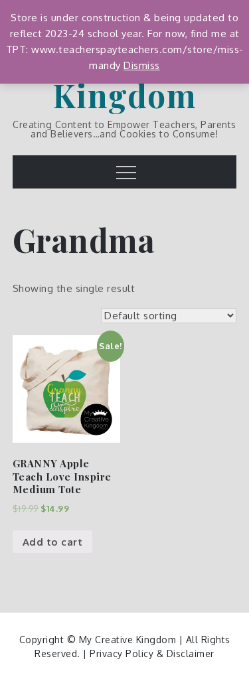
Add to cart (53, 542)
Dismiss (142, 65)
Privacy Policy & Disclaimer (152, 653)
